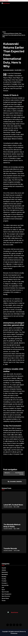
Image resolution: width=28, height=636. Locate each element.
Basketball (5, 574)
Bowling (4, 576)
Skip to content (4, 0)
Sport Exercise (6, 596)
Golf (3, 587)
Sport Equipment (6, 594)
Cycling (4, 578)
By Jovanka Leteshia (8, 70)
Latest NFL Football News (13, 505)
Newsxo (22, 631)
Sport (3, 589)
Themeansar (13, 633)
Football (4, 581)
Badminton (5, 572)
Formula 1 (4, 583)
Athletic (4, 570)
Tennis (3, 600)
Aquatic (4, 568)
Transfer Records (10, 548)
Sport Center (5, 591)
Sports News (5, 598)
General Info (5, 585)
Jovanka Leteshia (16, 481)
